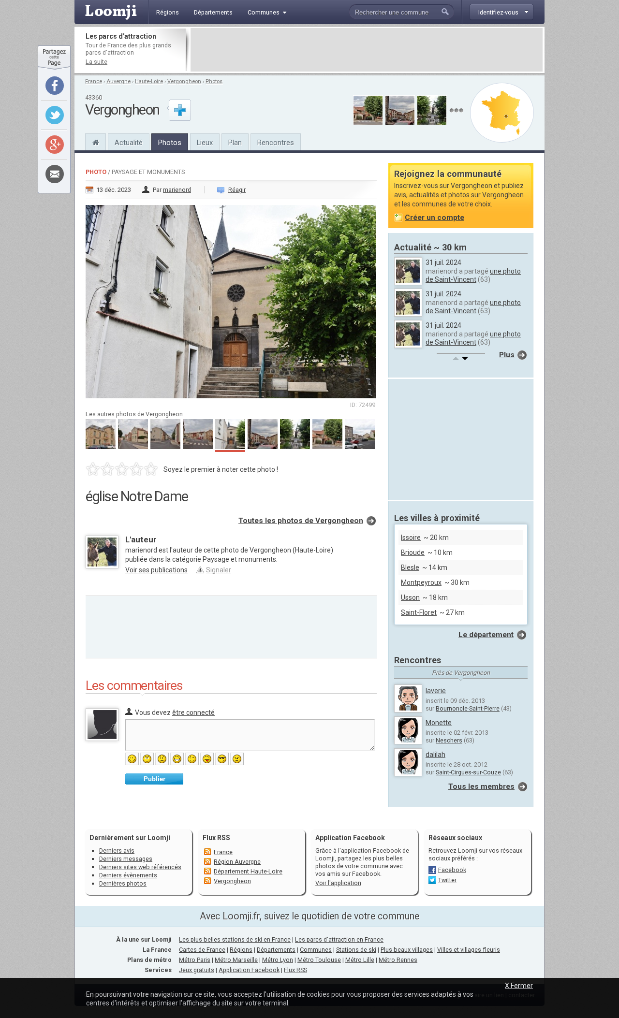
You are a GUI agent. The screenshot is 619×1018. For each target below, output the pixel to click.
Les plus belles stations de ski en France (235, 939)
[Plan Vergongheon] (502, 113)
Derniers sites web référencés (140, 867)
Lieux (205, 142)
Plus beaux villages (407, 949)
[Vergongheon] (95, 141)
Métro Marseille (236, 959)
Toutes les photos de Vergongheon (300, 520)
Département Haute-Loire (248, 871)
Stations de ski (356, 949)
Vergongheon (184, 81)
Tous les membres (481, 786)
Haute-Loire (149, 81)
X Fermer (519, 985)
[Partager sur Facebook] (54, 85)
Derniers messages (125, 858)
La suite (96, 61)
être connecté (193, 712)
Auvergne (118, 81)
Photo (96, 171)
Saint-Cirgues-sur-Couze (468, 772)
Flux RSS (216, 838)
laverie (436, 691)
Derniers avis (116, 850)
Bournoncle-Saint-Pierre (468, 708)
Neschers (449, 740)
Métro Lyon (277, 959)
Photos (214, 81)
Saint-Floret (419, 612)
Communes (316, 949)
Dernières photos (123, 883)
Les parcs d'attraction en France (339, 939)
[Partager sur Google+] (54, 144)
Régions (241, 949)
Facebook (452, 869)
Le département (486, 634)
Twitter (447, 880)
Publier (154, 779)
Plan (235, 142)
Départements (276, 949)
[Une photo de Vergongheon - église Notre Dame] (231, 298)
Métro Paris (194, 959)
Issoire (411, 537)
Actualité (129, 142)
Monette (439, 723)
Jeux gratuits (196, 970)
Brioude (413, 552)
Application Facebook (249, 970)
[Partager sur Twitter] (54, 115)
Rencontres (275, 142)
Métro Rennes (398, 959)
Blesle (410, 567)
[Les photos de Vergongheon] (456, 110)
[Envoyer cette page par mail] (54, 174)
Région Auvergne (237, 861)
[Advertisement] (367, 50)
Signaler (218, 570)
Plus (507, 354)
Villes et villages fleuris (468, 949)
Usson (410, 597)
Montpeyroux (421, 582)
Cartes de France (202, 949)
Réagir (237, 189)
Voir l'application (338, 883)
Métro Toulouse (319, 959)
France (93, 81)
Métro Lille (359, 959)
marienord (177, 189)
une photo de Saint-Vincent (473, 275)
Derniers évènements (128, 875)
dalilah (435, 754)
